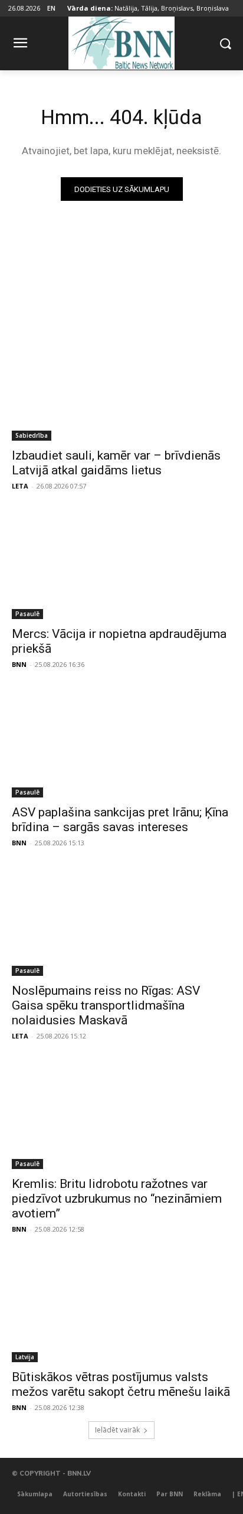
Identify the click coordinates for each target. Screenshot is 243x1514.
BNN (19, 664)
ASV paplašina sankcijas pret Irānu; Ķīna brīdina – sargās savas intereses (120, 819)
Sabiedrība (31, 435)
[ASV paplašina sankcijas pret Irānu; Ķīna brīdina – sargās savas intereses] (121, 742)
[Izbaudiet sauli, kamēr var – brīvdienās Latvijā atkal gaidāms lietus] (121, 386)
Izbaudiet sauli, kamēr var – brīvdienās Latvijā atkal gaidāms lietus (116, 462)
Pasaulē (27, 614)
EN (51, 8)
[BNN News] (121, 41)
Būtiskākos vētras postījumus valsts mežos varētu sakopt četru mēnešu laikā (121, 1384)
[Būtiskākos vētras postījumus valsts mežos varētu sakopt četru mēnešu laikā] (121, 1307)
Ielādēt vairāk (117, 1430)
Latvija (24, 1357)
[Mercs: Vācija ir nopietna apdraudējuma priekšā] (121, 564)
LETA (20, 485)
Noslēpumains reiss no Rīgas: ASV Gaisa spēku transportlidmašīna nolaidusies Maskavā (106, 1005)
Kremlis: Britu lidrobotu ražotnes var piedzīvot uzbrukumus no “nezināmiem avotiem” (117, 1198)
